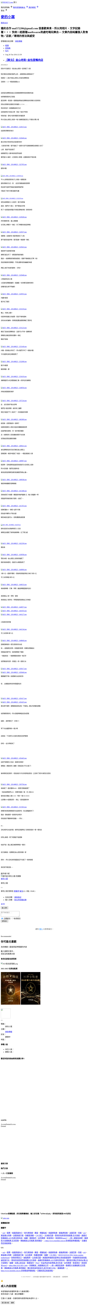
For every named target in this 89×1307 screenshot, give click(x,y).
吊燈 (80, 1233)
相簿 (7, 46)
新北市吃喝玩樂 (20, 900)
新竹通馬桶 (28, 1233)
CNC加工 (39, 1235)
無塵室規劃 (29, 1235)
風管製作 (32, 1238)
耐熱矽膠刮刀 (16, 1258)
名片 (7, 51)
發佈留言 (4, 921)
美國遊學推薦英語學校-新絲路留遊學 (57, 1258)
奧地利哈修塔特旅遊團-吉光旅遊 (67, 1235)
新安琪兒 (50, 1238)
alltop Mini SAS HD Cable (18, 1265)
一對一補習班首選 (76, 1238)
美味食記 (17, 897)
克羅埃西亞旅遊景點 (45, 1271)
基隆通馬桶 (63, 1233)
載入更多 (4, 908)
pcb (4, 1233)
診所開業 (41, 1238)
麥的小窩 (8, 17)
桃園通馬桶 (53, 1233)
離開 (12, 1303)
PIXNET (28, 1277)
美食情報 (18, 41)
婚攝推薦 (61, 1268)
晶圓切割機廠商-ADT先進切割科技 (51, 1260)
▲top (3, 904)
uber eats (6, 1218)
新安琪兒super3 (61, 1238)
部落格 (7, 48)
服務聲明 (65, 1277)
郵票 (8, 1233)
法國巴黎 (72, 1233)
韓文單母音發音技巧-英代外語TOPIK (41, 1268)
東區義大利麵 (6, 1235)
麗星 (36, 1233)
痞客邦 (16, 891)
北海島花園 (48, 1235)
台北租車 (28, 1255)
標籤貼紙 (43, 1233)
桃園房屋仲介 (17, 1233)
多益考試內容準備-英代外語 (51, 1263)
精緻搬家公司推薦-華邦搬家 (31, 1241)
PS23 (37, 1263)
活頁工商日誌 (20, 1263)
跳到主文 (4, 23)
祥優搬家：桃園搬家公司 (38, 1265)
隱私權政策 (56, 1277)
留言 (21, 891)
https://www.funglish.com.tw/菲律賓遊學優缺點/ (62, 1241)
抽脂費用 (26, 1258)
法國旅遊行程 (18, 1235)
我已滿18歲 (5, 1303)
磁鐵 (26, 1238)
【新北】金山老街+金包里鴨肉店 (24, 60)
